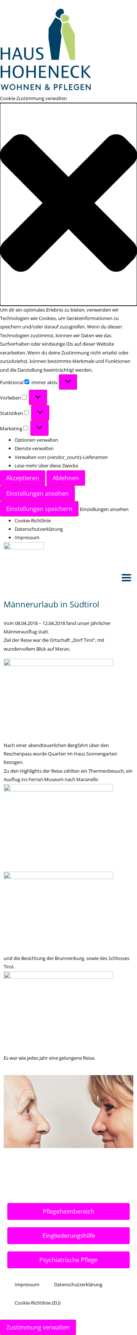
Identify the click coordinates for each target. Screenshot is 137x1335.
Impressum (27, 537)
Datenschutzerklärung (39, 529)
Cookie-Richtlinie (33, 520)
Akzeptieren (22, 478)
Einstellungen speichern (39, 509)
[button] (68, 204)
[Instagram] (127, 552)
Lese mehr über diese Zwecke (46, 465)
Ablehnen (66, 478)
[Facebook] (116, 552)
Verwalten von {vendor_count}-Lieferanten (61, 457)
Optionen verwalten (36, 440)
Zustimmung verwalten (38, 1327)
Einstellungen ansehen (37, 493)
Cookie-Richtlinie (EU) (38, 1302)
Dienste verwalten (34, 448)
